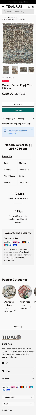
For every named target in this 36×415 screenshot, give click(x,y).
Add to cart (18, 104)
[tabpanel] (18, 173)
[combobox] (18, 11)
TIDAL (9, 410)
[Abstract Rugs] (9, 292)
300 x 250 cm (12, 17)
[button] (33, 6)
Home (4, 17)
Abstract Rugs (9, 303)
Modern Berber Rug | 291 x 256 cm (13, 19)
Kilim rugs (25, 301)
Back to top (18, 327)
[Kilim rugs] (25, 292)
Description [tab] (7, 156)
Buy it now (18, 110)
